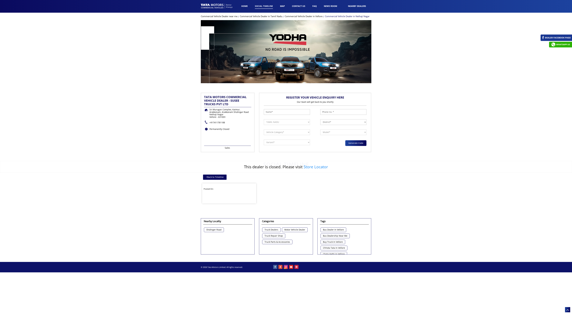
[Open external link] (556, 40)
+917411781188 (217, 122)
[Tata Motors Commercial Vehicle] (217, 6)
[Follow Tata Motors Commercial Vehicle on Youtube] (291, 267)
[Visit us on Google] (280, 267)
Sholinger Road (214, 230)
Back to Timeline (215, 177)
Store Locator (316, 166)
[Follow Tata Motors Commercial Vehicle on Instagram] (286, 267)
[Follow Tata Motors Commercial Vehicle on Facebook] (275, 267)
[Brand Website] (296, 267)
